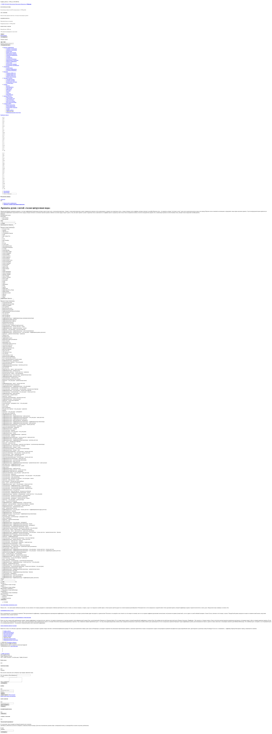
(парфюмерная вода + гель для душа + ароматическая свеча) (16, 374)
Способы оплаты (10, 79)
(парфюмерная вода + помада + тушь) (11, 447)
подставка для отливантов (8, 413)
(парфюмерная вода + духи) (9, 414)
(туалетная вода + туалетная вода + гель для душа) (14, 387)
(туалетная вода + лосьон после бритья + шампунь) (14, 557)
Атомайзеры (9, 57)
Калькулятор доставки (11, 82)
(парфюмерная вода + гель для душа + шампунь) (14, 564)
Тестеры (8, 56)
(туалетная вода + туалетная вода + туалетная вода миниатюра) (17, 560)
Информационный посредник (13, 112)
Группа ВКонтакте (10, 106)
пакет (3, 382)
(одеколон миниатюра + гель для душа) (11, 455)
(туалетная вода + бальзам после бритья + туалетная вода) (16, 495)
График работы (10, 110)
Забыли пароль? (4, 694)
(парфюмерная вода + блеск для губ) (11, 461)
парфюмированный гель (8, 347)
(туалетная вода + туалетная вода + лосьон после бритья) (16, 545)
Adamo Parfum (5, 268)
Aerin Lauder (5, 278)
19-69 (3, 234)
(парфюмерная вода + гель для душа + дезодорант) (14, 522)
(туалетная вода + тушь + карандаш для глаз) (13, 454)
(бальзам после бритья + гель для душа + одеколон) (14, 408)
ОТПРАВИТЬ (4, 683)
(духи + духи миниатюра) (8, 559)
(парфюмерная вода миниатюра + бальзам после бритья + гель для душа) (19, 528)
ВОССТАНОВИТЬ (5, 704)
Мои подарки (9, 97)
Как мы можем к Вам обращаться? (9, 675)
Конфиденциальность (8, 632)
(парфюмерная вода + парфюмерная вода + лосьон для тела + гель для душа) (20, 562)
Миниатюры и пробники (12, 60)
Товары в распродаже (7, 595)
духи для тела (5, 367)
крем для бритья (6, 315)
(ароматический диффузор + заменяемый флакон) (14, 552)
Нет (4, 42)
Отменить (3, 706)
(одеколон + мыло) (6, 396)
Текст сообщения (5, 681)
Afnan (3, 285)
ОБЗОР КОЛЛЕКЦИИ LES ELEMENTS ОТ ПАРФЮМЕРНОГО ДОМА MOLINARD (16, 617)
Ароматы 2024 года (11, 75)
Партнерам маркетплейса (9, 638)
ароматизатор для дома (7, 309)
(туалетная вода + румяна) (8, 430)
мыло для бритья (6, 407)
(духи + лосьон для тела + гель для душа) (12, 553)
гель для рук (5, 353)
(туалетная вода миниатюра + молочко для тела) (14, 397)
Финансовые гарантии (11, 107)
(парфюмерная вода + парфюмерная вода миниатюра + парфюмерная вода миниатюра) (23, 421)
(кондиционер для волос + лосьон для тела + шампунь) (15, 372)
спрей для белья (6, 521)
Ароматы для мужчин (11, 50)
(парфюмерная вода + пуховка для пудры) (12, 438)
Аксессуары (9, 62)
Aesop (3, 281)
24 (2, 237)
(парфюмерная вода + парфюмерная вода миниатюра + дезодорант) (18, 525)
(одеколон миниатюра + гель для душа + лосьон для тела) (16, 452)
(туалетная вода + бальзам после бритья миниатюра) (15, 496)
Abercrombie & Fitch (7, 246)
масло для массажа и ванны (9, 357)
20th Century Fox (6, 236)
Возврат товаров (7, 636)
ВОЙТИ (2, 693)
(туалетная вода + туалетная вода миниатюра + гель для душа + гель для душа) (21, 475)
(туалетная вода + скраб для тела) (10, 377)
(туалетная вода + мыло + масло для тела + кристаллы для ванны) (18, 530)
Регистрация (4, 35)
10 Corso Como (5, 229)
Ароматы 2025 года (11, 74)
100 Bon (4, 230)
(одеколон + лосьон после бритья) (10, 400)
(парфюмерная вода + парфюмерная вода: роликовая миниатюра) (18, 318)
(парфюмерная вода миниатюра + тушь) (12, 543)
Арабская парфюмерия (11, 55)
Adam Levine (5, 267)
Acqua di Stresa (5, 264)
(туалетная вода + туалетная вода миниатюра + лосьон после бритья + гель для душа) (22, 566)
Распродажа (9, 51)
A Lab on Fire (5, 244)
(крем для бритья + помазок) (9, 511)
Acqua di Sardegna (6, 263)
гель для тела (5, 313)
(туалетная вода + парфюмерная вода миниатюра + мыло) (16, 492)
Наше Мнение (9, 94)
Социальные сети (10, 98)
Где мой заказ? (9, 83)
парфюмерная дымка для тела (9, 319)
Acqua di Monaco (6, 257)
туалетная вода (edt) (7, 302)
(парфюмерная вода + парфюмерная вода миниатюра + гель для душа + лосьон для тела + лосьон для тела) (28, 549)
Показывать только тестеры (9, 584)
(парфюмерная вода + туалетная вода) (11, 399)
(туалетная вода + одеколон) (9, 474)
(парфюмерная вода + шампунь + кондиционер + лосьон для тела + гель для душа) (22, 494)
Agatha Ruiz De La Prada (8, 290)
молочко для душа (6, 401)
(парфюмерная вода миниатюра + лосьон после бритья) (15, 533)
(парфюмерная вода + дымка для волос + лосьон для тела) (16, 539)
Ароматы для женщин (11, 48)
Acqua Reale (5, 265)
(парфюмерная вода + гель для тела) (11, 489)
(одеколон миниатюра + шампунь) (10, 427)
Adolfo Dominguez (6, 271)
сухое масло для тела (7, 345)
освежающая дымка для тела (9, 343)
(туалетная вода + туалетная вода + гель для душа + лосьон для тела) (18, 391)
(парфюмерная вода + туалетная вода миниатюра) (14, 460)
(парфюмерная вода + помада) (9, 428)
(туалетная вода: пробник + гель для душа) (12, 362)
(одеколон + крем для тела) (8, 443)
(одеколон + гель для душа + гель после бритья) (13, 329)
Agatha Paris (5, 288)
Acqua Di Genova (6, 256)
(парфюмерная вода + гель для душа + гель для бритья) (15, 556)
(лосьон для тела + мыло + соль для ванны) (12, 373)
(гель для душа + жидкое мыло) (9, 394)
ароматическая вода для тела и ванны (11, 379)
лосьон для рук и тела (7, 355)
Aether (3, 282)
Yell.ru (7, 92)
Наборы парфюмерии (11, 61)
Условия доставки (10, 80)
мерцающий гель (6, 342)
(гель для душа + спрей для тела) (10, 547)
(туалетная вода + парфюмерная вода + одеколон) (14, 434)
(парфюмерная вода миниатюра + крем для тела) (14, 458)
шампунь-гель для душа (8, 323)
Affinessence (5, 284)
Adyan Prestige (5, 275)
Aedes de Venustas (6, 277)
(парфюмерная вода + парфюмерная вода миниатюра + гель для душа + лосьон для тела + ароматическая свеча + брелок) (31, 532)
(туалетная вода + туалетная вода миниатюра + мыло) (15, 526)
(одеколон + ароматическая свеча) (10, 563)
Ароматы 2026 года (11, 73)
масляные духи (6, 336)
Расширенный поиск (5, 45)
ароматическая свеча (7, 308)
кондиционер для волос (8, 322)
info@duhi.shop (14, 646)
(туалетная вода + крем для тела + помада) (12, 540)
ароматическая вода (7, 363)
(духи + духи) (5, 404)
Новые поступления (11, 52)
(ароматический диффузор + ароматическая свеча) (14, 555)
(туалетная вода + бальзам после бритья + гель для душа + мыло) (18, 478)
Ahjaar (3, 297)
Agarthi (4, 287)
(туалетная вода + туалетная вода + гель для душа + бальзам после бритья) (20, 389)
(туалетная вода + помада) (8, 435)
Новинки (5, 71)
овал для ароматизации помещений (10, 384)
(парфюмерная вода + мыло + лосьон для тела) (13, 383)
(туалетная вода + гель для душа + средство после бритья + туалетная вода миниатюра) (23, 444)
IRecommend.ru (9, 87)
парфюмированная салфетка (9, 321)
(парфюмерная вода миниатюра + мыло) (12, 567)
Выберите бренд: (5, 115)
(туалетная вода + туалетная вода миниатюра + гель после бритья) (18, 538)
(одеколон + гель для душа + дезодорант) (12, 411)
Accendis (4, 248)
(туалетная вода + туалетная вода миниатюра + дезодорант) (16, 486)
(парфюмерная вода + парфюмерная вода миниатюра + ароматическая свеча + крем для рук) (24, 462)
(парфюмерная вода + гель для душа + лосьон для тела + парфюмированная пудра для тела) (24, 509)
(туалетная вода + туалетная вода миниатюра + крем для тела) (17, 488)
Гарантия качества (7, 634)
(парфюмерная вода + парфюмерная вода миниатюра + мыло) (17, 523)
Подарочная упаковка (11, 64)
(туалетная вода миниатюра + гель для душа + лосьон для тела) (17, 451)
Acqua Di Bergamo (6, 253)
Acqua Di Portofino (6, 261)
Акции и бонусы (7, 96)
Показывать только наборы (8, 587)
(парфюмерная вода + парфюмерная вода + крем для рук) (16, 416)
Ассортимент (9, 67)
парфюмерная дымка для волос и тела (11, 376)
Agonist (4, 295)
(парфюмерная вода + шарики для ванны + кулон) (14, 328)
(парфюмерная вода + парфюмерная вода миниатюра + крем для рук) (19, 423)
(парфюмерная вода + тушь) (9, 433)
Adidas (3, 270)
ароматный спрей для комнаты (9, 339)
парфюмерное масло (7, 338)
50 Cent (4, 243)
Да (1, 42)
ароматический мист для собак (9, 570)
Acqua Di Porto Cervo (7, 260)
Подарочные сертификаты (12, 65)
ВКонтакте (8, 89)
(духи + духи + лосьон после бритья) (11, 482)
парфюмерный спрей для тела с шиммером (12, 471)
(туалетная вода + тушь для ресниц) (10, 477)
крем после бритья (6, 349)
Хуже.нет (8, 93)
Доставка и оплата (7, 78)
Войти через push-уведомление (8, 696)
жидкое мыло (5, 467)
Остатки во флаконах (11, 59)
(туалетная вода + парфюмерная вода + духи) (13, 465)
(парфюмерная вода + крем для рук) (11, 393)
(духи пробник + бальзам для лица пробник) (13, 481)
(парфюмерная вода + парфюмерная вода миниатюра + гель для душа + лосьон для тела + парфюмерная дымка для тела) (31, 550)
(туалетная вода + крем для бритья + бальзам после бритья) (16, 491)
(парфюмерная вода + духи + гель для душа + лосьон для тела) (17, 484)
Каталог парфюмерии (8, 47)
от (1, 221)
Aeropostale (5, 280)
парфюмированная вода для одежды (11, 311)
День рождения (10, 99)
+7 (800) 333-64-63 (11, 4)
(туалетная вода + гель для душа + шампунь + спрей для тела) (17, 542)
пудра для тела (5, 350)
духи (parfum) (5, 306)
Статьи (8, 108)
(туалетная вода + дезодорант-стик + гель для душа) (14, 403)
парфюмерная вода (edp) (8, 304)
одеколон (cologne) (6, 305)
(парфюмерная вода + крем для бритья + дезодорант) (15, 420)
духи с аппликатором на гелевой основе (12, 359)
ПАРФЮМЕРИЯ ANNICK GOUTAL (7, 610)
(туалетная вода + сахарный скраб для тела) (12, 325)
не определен (4, 37)
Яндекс (8, 85)
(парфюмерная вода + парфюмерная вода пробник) (14, 418)
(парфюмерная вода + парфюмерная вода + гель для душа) (16, 386)
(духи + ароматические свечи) (9, 508)
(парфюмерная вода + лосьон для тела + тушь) (13, 326)
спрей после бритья (7, 346)
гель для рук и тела (6, 352)
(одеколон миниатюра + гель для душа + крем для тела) (15, 472)
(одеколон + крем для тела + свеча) (10, 479)
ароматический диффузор (8, 356)
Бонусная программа (11, 102)
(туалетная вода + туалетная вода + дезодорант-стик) (15, 516)
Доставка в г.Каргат (11, 642)
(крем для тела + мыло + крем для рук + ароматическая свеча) (17, 529)
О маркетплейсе (7, 103)
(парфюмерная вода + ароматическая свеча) (12, 506)
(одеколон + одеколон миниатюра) (10, 519)
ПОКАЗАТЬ (3, 599)
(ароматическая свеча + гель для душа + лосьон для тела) (16, 505)
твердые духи (5, 335)
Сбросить (3, 199)
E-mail (2, 676)
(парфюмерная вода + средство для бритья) (12, 574)
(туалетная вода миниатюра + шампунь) (12, 425)
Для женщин (6, 191)
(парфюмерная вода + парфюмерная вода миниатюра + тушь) (17, 535)
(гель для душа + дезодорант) (9, 573)
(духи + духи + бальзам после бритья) (11, 441)
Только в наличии (6, 598)
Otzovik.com (9, 88)
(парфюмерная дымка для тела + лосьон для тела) (14, 469)
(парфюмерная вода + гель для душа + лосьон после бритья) (16, 390)
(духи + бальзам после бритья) (9, 501)
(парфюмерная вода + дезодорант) (10, 360)
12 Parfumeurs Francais (7, 233)
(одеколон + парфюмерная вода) (10, 536)
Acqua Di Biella (5, 254)
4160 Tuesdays (5, 240)
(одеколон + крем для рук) (8, 515)
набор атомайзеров (6, 518)
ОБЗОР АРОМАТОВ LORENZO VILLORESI (9, 625)
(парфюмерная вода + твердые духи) (11, 370)
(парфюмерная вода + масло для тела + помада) (13, 445)
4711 (3, 241)
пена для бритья (6, 316)
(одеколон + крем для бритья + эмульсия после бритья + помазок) (18, 503)
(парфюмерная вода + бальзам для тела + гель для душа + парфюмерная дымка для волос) (23, 332)
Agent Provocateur (6, 292)
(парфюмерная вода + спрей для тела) (11, 468)
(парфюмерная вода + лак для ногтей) (11, 512)
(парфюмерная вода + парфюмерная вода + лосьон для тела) (16, 502)
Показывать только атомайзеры (9, 592)
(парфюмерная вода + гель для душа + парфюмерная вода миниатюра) (19, 513)
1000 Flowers (5, 231)
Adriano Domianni (6, 273)
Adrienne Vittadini (6, 274)
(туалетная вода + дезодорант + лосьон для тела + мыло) (15, 498)
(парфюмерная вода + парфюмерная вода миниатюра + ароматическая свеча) (20, 569)
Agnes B (4, 294)
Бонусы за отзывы (10, 101)
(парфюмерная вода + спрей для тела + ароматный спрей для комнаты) (19, 546)
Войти (2, 34)
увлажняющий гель (7, 366)
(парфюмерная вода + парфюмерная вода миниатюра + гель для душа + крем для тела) (23, 417)
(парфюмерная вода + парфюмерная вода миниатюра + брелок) (17, 572)
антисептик (5, 406)
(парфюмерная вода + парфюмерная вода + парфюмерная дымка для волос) (20, 577)
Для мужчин (6, 192)
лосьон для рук (5, 340)
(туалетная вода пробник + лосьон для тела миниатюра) (15, 448)
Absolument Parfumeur (7, 247)
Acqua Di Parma (6, 258)
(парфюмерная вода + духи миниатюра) (11, 576)
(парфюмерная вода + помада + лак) (11, 450)
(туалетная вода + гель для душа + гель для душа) (14, 431)
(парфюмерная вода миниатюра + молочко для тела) (14, 365)
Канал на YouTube (10, 105)
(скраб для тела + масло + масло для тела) (12, 369)
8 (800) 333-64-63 (12, 643)
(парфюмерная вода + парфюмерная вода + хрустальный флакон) (18, 330)
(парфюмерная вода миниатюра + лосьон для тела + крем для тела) (18, 437)
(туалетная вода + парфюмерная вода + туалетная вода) (15, 485)
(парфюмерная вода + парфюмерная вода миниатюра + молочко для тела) (20, 440)
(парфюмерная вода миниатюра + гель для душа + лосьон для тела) (18, 424)
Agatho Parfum (5, 291)
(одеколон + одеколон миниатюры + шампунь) (13, 333)
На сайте (8, 90)
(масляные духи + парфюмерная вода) (11, 464)
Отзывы (5, 84)
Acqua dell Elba (5, 250)
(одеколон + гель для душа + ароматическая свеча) (14, 380)
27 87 (3, 239)
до (1, 223)
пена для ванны (6, 312)
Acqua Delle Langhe (7, 251)
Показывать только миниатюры (10, 590)
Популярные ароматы (11, 53)
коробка (4, 410)
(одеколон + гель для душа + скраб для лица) (13, 499)
